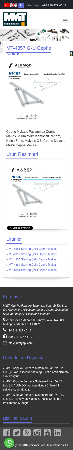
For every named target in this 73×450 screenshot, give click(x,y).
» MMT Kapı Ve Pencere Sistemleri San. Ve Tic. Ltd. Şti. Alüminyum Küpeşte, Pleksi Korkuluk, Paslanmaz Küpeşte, (33, 399)
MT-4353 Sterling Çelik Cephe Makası (33, 259)
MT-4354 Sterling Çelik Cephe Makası (33, 264)
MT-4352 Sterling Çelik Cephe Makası (33, 254)
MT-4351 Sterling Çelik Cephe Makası (33, 249)
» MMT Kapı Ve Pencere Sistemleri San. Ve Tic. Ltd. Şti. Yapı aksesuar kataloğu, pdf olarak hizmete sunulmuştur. (36, 372)
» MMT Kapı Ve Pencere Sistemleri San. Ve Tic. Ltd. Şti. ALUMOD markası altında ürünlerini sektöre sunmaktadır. (33, 385)
